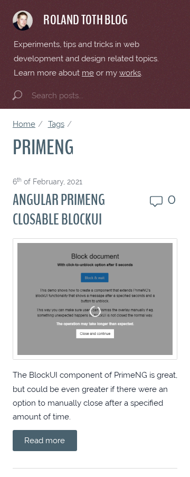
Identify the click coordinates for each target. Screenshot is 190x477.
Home (24, 124)
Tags (56, 124)
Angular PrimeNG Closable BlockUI (59, 210)
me (88, 73)
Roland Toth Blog (85, 20)
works (130, 73)
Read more (44, 440)
